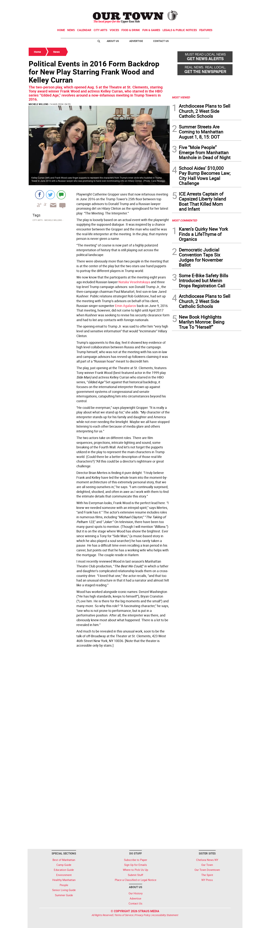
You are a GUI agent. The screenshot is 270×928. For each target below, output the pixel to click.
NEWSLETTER (212, 4)
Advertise (136, 41)
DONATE (232, 4)
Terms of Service (124, 915)
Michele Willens (38, 104)
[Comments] (61, 194)
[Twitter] (50, 194)
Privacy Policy (142, 915)
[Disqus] (99, 699)
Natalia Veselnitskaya (134, 282)
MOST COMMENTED (184, 220)
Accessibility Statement (165, 915)
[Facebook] (39, 194)
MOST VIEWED (181, 97)
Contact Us (161, 41)
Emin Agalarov (125, 305)
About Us (113, 41)
